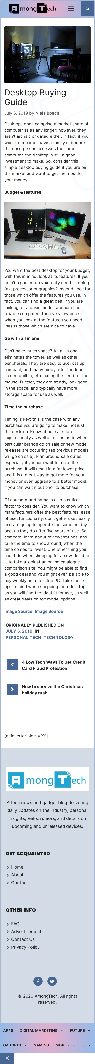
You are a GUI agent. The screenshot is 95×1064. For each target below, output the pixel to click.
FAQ (15, 923)
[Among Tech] (33, 9)
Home (17, 867)
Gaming (41, 1045)
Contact (19, 882)
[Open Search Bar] (87, 8)
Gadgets (12, 1045)
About (17, 874)
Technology (59, 637)
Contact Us (23, 939)
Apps (8, 1030)
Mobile (63, 1045)
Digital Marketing (38, 1030)
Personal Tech (23, 637)
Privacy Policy (25, 947)
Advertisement (26, 931)
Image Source (18, 611)
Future (77, 1030)
